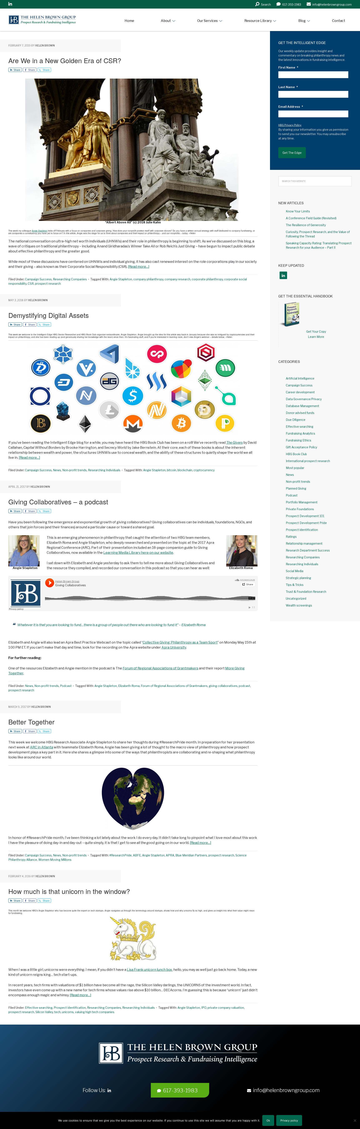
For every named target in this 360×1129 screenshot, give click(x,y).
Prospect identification (70, 1007)
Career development (300, 392)
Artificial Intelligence (300, 378)
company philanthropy (148, 279)
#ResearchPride (120, 855)
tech (57, 1012)
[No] (355, 1120)
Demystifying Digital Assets (48, 315)
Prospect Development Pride (306, 523)
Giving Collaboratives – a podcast (58, 501)
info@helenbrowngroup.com (286, 1090)
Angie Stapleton (40, 230)
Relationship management (304, 543)
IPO (203, 1007)
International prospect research (308, 461)
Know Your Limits (298, 211)
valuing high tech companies (94, 1012)
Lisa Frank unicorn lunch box (149, 970)
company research (177, 279)
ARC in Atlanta (41, 747)
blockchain (185, 470)
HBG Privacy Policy (289, 125)
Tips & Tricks (295, 584)
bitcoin (171, 470)
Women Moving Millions (54, 859)
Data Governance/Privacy (304, 399)
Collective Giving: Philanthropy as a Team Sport (180, 642)
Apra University (173, 647)
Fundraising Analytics (300, 433)
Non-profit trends (74, 470)
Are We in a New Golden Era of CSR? (64, 60)
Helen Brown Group (47, 20)
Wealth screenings (299, 605)
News (57, 470)
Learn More (316, 336)
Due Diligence (295, 419)
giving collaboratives (223, 686)
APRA (170, 855)
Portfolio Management (302, 502)
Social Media (294, 571)
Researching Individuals (104, 470)
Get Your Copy (316, 331)
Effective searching (38, 1007)
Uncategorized (296, 598)
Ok (268, 1120)
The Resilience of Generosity (306, 225)
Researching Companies (70, 279)
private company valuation (226, 1007)
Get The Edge (292, 152)
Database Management (302, 406)
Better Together (31, 721)
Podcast (66, 686)
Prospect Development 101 (305, 516)
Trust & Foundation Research (306, 591)
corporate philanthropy (207, 279)
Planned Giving (296, 488)
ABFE (137, 855)
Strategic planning (298, 578)
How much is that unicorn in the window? (69, 891)
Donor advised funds (300, 413)
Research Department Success (308, 550)
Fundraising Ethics (298, 440)
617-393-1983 (180, 1090)
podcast (244, 686)
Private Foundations (300, 509)
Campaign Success (38, 279)
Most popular (295, 468)
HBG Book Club (296, 454)
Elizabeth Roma (129, 686)
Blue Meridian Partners (191, 855)
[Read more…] (138, 267)
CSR (31, 283)
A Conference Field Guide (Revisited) (311, 218)
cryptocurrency (204, 470)
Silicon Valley (44, 1012)
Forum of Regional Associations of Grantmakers (160, 668)
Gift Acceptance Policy (301, 447)
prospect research (48, 283)
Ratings (291, 536)
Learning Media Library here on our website (138, 553)
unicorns (68, 1012)
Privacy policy (289, 1120)
